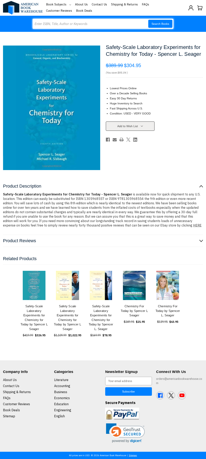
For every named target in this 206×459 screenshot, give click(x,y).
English (59, 416)
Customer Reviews (59, 10)
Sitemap (9, 416)
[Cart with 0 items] (200, 8)
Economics (62, 398)
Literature (61, 380)
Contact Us (99, 4)
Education (61, 404)
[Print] (121, 139)
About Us (81, 4)
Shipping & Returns (124, 4)
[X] (128, 139)
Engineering (62, 410)
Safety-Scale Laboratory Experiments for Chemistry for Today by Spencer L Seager (34, 317)
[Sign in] (191, 8)
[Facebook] (108, 139)
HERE (197, 225)
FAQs (145, 4)
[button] (125, 433)
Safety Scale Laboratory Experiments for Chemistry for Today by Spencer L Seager (67, 317)
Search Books (160, 23)
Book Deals (84, 10)
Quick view (34, 285)
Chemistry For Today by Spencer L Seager (134, 310)
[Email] (115, 139)
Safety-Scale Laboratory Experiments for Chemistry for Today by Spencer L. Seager (101, 317)
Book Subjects (56, 4)
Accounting (62, 386)
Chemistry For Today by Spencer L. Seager (168, 310)
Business (60, 392)
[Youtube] (182, 395)
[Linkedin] (135, 139)
